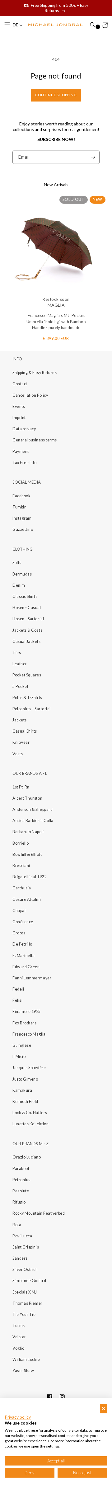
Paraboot (20, 1168)
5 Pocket (20, 686)
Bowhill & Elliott (27, 854)
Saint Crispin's (25, 1247)
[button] (7, 25)
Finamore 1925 (26, 1011)
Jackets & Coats (27, 630)
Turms (18, 1325)
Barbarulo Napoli (28, 831)
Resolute (20, 1191)
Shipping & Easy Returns (34, 372)
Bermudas (22, 574)
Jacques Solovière (29, 1067)
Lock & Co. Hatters (29, 1112)
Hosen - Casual (26, 607)
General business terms (34, 440)
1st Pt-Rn (21, 787)
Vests (17, 754)
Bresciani (21, 865)
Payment (20, 451)
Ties (16, 652)
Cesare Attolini (26, 899)
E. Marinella (23, 955)
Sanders (20, 1258)
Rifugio (19, 1202)
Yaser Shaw (23, 1370)
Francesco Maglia (29, 1034)
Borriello (20, 843)
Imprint (19, 417)
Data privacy (24, 429)
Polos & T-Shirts (27, 697)
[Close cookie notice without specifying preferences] (103, 1408)
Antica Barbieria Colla (33, 820)
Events (18, 406)
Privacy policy (18, 1417)
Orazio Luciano (26, 1157)
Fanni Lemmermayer (31, 978)
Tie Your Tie (23, 1314)
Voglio (18, 1348)
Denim (18, 585)
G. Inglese (21, 1045)
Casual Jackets (26, 641)
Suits (16, 562)
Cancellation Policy (30, 395)
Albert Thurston (27, 798)
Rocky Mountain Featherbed (38, 1213)
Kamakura (22, 1090)
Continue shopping (56, 95)
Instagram (22, 518)
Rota (16, 1224)
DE (16, 25)
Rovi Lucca (22, 1236)
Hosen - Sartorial (28, 619)
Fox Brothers (24, 1023)
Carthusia (21, 888)
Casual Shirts (24, 731)
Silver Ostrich (25, 1269)
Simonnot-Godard (29, 1280)
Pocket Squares (26, 675)
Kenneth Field (25, 1101)
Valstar (19, 1337)
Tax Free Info (24, 462)
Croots (18, 933)
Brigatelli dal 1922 (29, 876)
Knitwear (21, 742)
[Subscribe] (93, 157)
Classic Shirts (25, 596)
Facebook (21, 496)
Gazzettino (22, 529)
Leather (19, 664)
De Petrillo (22, 944)
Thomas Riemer (27, 1303)
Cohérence (22, 921)
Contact (19, 384)
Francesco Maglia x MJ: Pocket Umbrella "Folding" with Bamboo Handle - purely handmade (56, 321)
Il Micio (19, 1056)
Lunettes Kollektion (30, 1124)
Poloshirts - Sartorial (31, 709)
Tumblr (19, 507)
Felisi (17, 1000)
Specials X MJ (24, 1292)
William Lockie (26, 1359)
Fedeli (18, 989)
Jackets (19, 720)
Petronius (21, 1179)
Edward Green (26, 966)
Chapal (19, 910)
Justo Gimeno (25, 1079)
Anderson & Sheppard (32, 809)
